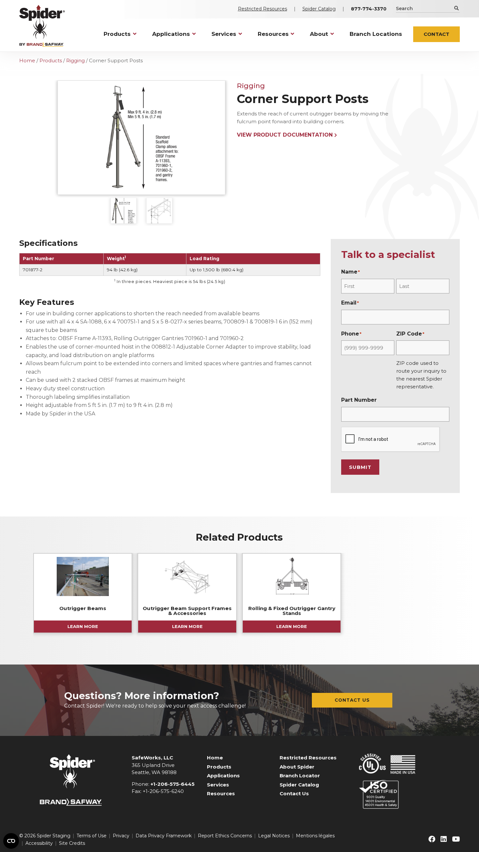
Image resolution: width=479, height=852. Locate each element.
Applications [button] (171, 34)
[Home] (42, 26)
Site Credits (72, 843)
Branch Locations (376, 34)
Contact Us (352, 700)
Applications (223, 775)
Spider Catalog (319, 9)
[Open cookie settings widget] (11, 841)
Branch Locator (300, 775)
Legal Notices (274, 836)
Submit (360, 467)
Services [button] (223, 34)
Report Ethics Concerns (225, 836)
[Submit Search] (456, 8)
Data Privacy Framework (164, 836)
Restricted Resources (262, 9)
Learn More (82, 626)
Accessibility (39, 843)
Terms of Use (92, 836)
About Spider (297, 767)
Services (218, 785)
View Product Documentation (285, 135)
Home (27, 60)
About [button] (319, 34)
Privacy (121, 836)
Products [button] (117, 34)
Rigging (75, 60)
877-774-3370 (368, 9)
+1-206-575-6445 (173, 784)
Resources (221, 793)
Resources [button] (273, 34)
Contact (436, 34)
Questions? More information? (141, 695)
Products (50, 60)
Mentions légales (315, 836)
